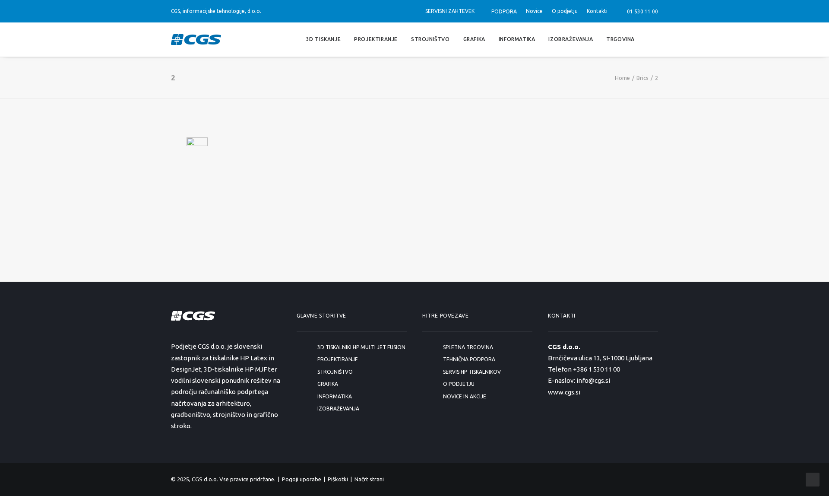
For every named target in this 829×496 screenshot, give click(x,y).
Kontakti (597, 11)
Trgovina (620, 39)
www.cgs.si (564, 392)
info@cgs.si (593, 380)
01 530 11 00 (641, 11)
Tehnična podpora (469, 359)
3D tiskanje (323, 39)
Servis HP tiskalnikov (472, 372)
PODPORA (504, 11)
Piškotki (338, 479)
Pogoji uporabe (301, 479)
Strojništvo (430, 39)
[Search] (654, 39)
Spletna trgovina (468, 347)
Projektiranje (376, 39)
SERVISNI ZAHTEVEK (450, 11)
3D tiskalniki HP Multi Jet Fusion (361, 347)
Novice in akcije (464, 396)
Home (622, 78)
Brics (642, 78)
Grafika (474, 39)
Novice (534, 11)
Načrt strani (369, 479)
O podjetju (565, 11)
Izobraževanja (570, 39)
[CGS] (196, 39)
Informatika (517, 39)
